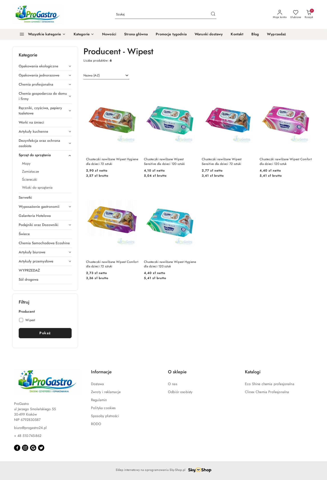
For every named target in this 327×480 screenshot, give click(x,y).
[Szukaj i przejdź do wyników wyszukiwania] (213, 14)
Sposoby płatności (105, 415)
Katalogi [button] (252, 372)
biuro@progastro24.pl (30, 427)
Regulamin (99, 399)
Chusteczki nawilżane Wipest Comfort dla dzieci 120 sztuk (286, 161)
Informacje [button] (101, 372)
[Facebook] (17, 448)
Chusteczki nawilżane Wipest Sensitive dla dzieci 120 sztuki (164, 161)
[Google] (33, 448)
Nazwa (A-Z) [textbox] (91, 75)
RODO (96, 423)
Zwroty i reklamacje (106, 391)
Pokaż (45, 333)
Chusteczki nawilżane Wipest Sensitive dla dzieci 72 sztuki (222, 161)
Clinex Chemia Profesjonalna (267, 391)
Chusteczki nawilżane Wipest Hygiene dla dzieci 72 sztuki (112, 161)
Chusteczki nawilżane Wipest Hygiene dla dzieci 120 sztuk (170, 264)
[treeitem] (45, 66)
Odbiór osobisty (180, 391)
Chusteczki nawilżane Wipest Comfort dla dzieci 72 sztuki (112, 264)
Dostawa (97, 383)
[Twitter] (41, 448)
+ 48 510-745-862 (27, 435)
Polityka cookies (103, 407)
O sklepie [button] (177, 372)
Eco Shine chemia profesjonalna (269, 383)
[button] (84, 34)
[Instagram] (25, 448)
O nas (172, 383)
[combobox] (106, 75)
